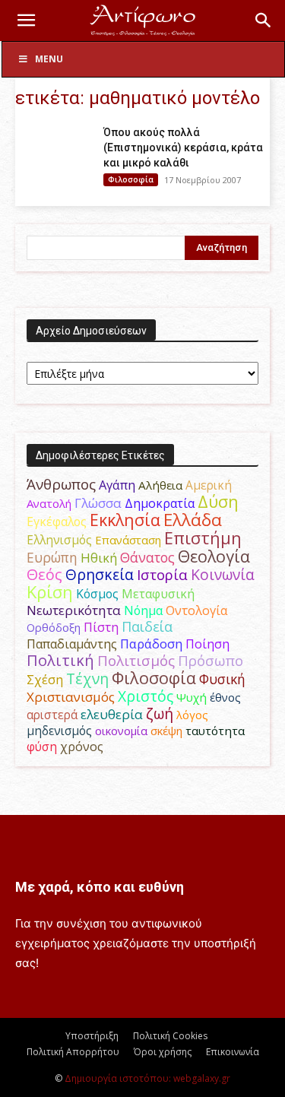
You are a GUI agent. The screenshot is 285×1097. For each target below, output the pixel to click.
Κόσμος (97, 593)
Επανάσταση (128, 539)
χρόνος (81, 746)
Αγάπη (117, 485)
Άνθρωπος (61, 484)
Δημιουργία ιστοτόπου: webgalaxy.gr (147, 1078)
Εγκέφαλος (57, 521)
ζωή (159, 713)
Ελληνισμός (59, 539)
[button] (26, 20)
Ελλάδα (192, 519)
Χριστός (145, 696)
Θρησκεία (99, 574)
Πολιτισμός (136, 661)
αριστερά (52, 714)
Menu (49, 58)
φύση (42, 746)
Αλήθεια (160, 485)
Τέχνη (87, 678)
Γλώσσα (98, 503)
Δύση (218, 501)
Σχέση (45, 679)
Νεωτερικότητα (74, 610)
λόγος (192, 714)
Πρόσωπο (210, 661)
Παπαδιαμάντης (72, 644)
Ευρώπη (52, 557)
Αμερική (208, 485)
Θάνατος (147, 557)
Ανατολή (49, 503)
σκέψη (166, 730)
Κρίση (50, 592)
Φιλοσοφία (131, 179)
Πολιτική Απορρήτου (73, 1051)
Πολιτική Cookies (170, 1035)
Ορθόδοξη (54, 627)
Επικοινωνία (232, 1051)
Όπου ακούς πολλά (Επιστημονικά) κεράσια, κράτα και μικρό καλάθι (183, 147)
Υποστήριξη (92, 1035)
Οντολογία (197, 610)
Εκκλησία (125, 520)
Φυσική (222, 679)
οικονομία (121, 730)
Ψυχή (191, 697)
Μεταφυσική (158, 593)
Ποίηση (207, 644)
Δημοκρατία (160, 503)
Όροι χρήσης (163, 1051)
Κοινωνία (223, 574)
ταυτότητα (215, 730)
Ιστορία (162, 574)
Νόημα (143, 610)
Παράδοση (151, 643)
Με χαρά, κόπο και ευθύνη (99, 887)
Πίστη (101, 627)
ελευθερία (112, 714)
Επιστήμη (203, 538)
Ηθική (99, 557)
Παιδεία (147, 626)
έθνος (225, 697)
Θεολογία (214, 556)
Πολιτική (60, 660)
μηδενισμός (59, 731)
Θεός (44, 574)
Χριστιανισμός (71, 696)
